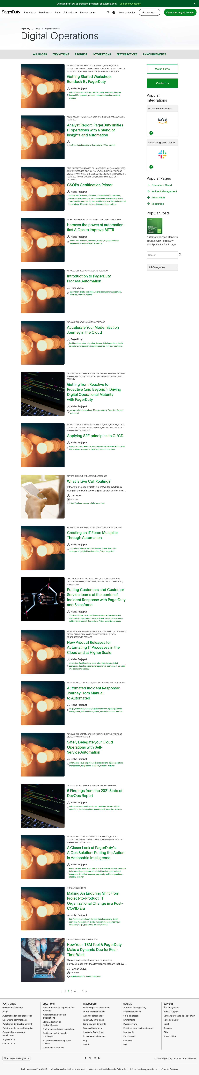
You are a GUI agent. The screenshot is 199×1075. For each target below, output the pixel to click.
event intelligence (87, 243)
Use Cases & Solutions (108, 71)
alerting (71, 195)
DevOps (107, 65)
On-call (88, 204)
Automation (73, 65)
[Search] (180, 255)
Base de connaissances (94, 1036)
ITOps (105, 145)
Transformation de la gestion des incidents (58, 1009)
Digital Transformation (90, 68)
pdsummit (74, 413)
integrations (86, 766)
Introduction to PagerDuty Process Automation (89, 278)
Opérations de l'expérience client (58, 1028)
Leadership (128, 1032)
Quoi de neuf (8, 1043)
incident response (118, 201)
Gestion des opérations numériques (13, 1034)
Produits (28, 12)
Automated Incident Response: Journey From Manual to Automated (93, 692)
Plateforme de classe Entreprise (17, 1028)
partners (97, 924)
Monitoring (102, 177)
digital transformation (90, 551)
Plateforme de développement (17, 1023)
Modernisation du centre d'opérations (54, 1016)
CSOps (72, 615)
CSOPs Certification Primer (89, 184)
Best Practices (85, 92)
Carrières (127, 1040)
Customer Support (76, 581)
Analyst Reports (80, 117)
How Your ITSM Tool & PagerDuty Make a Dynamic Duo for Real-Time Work (94, 949)
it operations (97, 145)
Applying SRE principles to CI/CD (95, 435)
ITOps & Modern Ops (86, 177)
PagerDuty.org (130, 1023)
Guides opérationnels (93, 1015)
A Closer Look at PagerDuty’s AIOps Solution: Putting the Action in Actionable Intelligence (95, 852)
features (117, 92)
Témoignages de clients (94, 1023)
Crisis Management (116, 168)
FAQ (166, 1032)
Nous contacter (126, 12)
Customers (90, 171)
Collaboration (99, 168)
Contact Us (162, 83)
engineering (86, 201)
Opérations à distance (53, 1047)
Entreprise (69, 12)
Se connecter (149, 12)
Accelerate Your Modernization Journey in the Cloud (93, 330)
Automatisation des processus (17, 1015)
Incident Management (78, 95)
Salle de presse (130, 1015)
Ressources (86, 12)
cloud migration (88, 343)
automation (74, 92)
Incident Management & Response (91, 476)
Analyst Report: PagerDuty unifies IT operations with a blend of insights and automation (95, 130)
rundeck (116, 95)
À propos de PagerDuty (134, 1007)
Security (71, 379)
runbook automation (104, 95)
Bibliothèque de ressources (96, 1007)
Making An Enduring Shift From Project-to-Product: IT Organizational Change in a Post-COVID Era (95, 901)
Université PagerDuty (93, 1032)
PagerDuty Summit (115, 410)
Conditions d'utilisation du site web (68, 1069)
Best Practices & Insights (91, 65)
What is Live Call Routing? (88, 481)
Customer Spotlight (110, 578)
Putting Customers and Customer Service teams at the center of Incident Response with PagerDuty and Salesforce (96, 597)
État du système (171, 1007)
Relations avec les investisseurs (138, 1028)
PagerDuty (25, 28)
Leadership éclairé (132, 1011)
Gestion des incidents (12, 1007)
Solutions (44, 12)
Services (168, 1028)
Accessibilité (170, 1036)
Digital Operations (113, 171)
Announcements (81, 631)
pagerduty (102, 410)
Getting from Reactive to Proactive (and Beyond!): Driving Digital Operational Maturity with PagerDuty (94, 392)
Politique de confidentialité (34, 1069)
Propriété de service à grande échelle (57, 1042)
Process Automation (87, 71)
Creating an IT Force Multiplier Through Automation (92, 535)
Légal (166, 1023)
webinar (72, 98)
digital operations (106, 92)
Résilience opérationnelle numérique (55, 1035)
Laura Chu (76, 495)
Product (88, 637)
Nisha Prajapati (79, 88)
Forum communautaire (94, 1011)
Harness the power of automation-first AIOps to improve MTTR (96, 227)
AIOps (69, 117)
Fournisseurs (129, 1036)
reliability (73, 294)
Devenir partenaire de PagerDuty (179, 1015)
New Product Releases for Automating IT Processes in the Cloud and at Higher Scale (93, 647)
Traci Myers (77, 288)
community (84, 806)
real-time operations (100, 204)
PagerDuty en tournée (93, 1019)
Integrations (92, 939)
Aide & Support (171, 1011)
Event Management (90, 219)
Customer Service (75, 171)
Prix (125, 1044)
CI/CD (106, 424)
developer (116, 195)
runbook (91, 95)
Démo (86, 1044)
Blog (38, 28)
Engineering (96, 174)
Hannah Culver (79, 968)
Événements (129, 1019)
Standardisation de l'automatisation (52, 1023)
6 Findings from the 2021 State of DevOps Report (94, 793)
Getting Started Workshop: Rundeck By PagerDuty (89, 79)
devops (95, 92)
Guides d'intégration (92, 1028)
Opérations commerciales (14, 1019)
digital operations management (104, 198)
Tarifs (57, 12)
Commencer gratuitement (180, 12)
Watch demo (162, 68)
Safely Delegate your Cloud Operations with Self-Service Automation (90, 747)
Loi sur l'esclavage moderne (143, 1069)
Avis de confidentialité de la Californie (107, 1069)
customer (92, 195)
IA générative (8, 1039)
